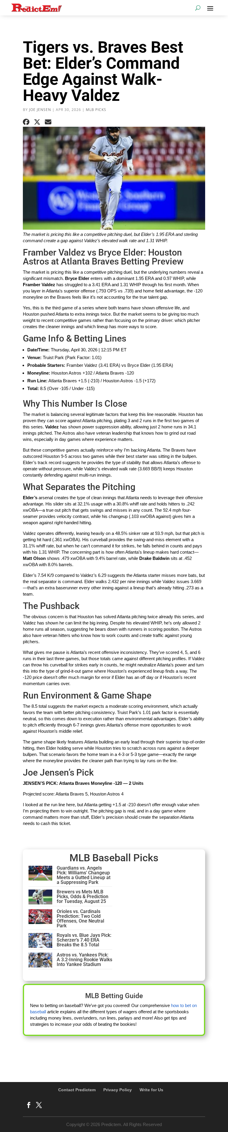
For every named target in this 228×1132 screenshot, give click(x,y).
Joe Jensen (40, 109)
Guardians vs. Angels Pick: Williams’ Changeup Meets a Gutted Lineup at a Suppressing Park (83, 875)
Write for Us (151, 1089)
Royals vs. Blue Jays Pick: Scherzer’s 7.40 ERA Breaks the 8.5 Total (84, 940)
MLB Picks (96, 109)
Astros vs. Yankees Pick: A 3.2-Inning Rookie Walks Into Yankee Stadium (84, 959)
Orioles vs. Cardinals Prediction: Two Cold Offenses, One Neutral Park (80, 919)
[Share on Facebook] (26, 122)
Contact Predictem (77, 1089)
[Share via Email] (48, 122)
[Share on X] (37, 122)
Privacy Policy (117, 1089)
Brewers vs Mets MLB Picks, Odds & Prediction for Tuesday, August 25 (82, 896)
